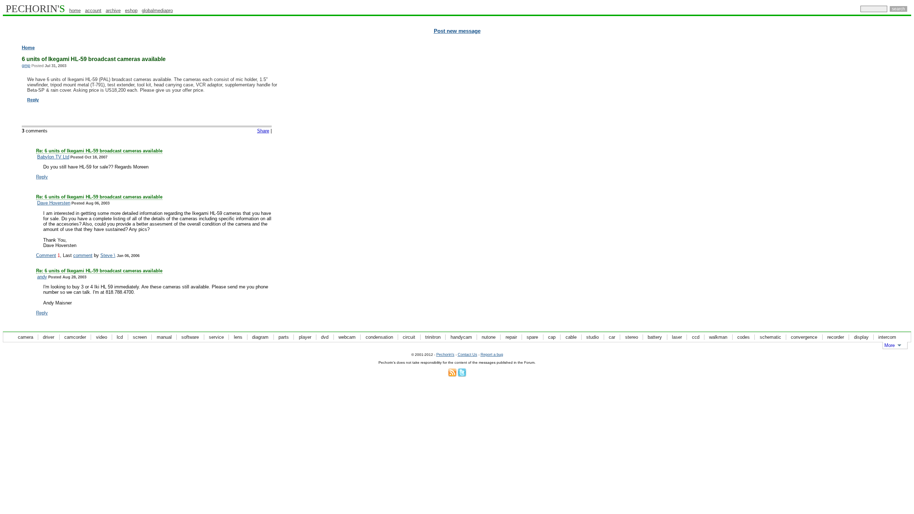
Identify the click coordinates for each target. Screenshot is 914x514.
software (190, 337)
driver (48, 337)
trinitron (433, 337)
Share (263, 130)
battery (655, 337)
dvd (324, 337)
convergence (804, 337)
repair (511, 337)
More (889, 345)
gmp (26, 65)
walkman (718, 337)
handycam (461, 337)
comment (82, 255)
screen (140, 337)
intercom (887, 337)
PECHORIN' (35, 8)
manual (164, 337)
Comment (46, 255)
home (75, 10)
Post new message (457, 31)
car (612, 337)
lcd (120, 337)
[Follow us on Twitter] (462, 375)
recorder (835, 337)
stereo (631, 337)
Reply (33, 99)
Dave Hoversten (53, 203)
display (861, 337)
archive (113, 10)
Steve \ (107, 255)
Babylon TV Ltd (53, 157)
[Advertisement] (880, 153)
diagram (260, 337)
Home (28, 47)
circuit (409, 337)
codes (743, 337)
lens (238, 337)
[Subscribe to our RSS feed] (452, 375)
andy (42, 276)
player (305, 337)
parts (283, 337)
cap (552, 337)
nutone (489, 337)
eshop (131, 10)
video (101, 337)
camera (25, 337)
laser (677, 337)
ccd (695, 337)
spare (532, 337)
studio (592, 337)
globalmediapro (157, 10)
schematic (770, 337)
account (93, 10)
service (216, 337)
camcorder (75, 337)
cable (571, 337)
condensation (379, 337)
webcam (347, 337)
